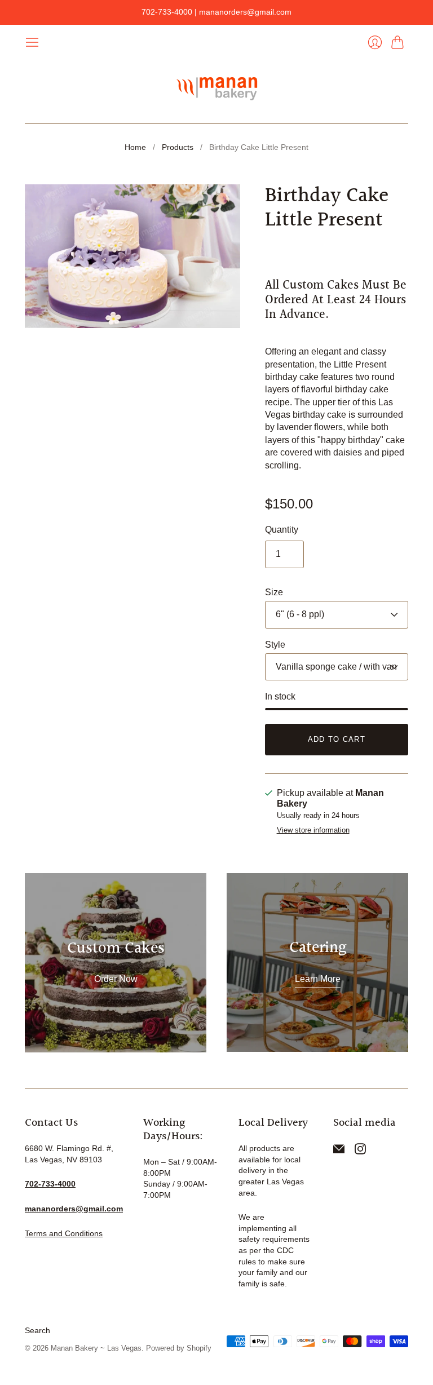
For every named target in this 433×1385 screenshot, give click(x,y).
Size (274, 592)
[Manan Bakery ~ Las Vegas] (216, 86)
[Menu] (32, 42)
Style (275, 644)
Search (37, 1330)
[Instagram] (360, 1151)
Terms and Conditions (64, 1233)
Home (135, 147)
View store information (313, 830)
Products (177, 147)
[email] (338, 1151)
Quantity (281, 529)
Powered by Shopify (178, 1348)
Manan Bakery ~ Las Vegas (96, 1348)
